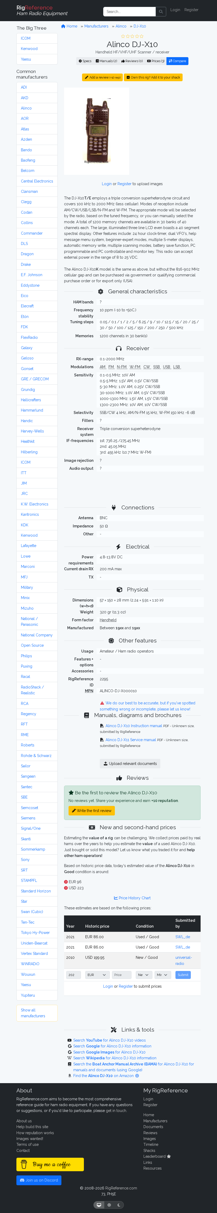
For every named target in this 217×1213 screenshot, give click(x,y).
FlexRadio (29, 337)
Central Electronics (37, 181)
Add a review (104, 77)
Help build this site (32, 1127)
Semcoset (29, 808)
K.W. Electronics (34, 504)
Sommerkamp (33, 849)
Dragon (27, 254)
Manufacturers (96, 26)
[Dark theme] (119, 1205)
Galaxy (27, 348)
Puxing (26, 666)
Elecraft (27, 306)
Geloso (27, 358)
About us (24, 1121)
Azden (26, 139)
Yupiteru (28, 995)
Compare (179, 61)
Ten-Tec (27, 922)
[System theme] (99, 1205)
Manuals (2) (108, 61)
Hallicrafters (31, 400)
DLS (24, 243)
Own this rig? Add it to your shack (155, 77)
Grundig (28, 389)
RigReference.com (121, 1188)
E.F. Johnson (31, 275)
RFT (24, 724)
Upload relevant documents (132, 763)
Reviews (150, 1133)
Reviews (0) (134, 61)
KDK (24, 525)
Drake (26, 264)
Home (71, 26)
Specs (86, 61)
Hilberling (29, 452)
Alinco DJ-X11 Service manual (131, 740)
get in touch (116, 1111)
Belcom (27, 170)
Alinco (26, 108)
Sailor (25, 766)
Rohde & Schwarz (36, 756)
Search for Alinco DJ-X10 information (112, 1046)
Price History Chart (134, 898)
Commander (32, 233)
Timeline (150, 1144)
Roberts (27, 745)
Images (149, 1139)
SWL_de (182, 937)
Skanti (26, 839)
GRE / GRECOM (35, 379)
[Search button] (161, 11)
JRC (24, 493)
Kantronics (30, 514)
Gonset (27, 369)
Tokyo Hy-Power (35, 933)
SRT (24, 870)
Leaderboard (155, 1156)
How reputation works (35, 1133)
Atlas (25, 129)
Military (27, 587)
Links (147, 1162)
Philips (26, 656)
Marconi (28, 566)
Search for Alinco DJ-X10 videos (109, 1040)
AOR (25, 118)
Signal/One (30, 828)
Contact (23, 1150)
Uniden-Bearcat (34, 943)
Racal (25, 676)
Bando (26, 150)
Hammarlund (32, 410)
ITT (23, 473)
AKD (24, 98)
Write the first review (93, 811)
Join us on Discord (41, 1180)
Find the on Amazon (104, 1076)
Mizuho (27, 608)
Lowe (25, 556)
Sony (25, 860)
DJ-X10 (140, 26)
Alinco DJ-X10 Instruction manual (134, 726)
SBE (24, 797)
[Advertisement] (168, 120)
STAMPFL (29, 880)
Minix (25, 598)
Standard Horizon (36, 891)
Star (24, 901)
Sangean (28, 776)
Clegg (26, 202)
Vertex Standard (34, 953)
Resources (152, 1168)
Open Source (32, 645)
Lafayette (28, 546)
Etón (25, 316)
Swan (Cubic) (32, 912)
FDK (24, 327)
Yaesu (26, 59)
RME (25, 735)
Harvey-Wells (32, 431)
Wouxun (28, 974)
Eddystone (30, 285)
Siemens (28, 818)
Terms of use (27, 1144)
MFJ (24, 577)
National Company (37, 635)
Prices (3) (157, 61)
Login (175, 10)
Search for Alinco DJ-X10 (109, 1052)
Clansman (29, 191)
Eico (24, 296)
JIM (24, 483)
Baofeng (28, 160)
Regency (28, 714)
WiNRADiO (30, 964)
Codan (26, 212)
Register (191, 10)
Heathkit (27, 441)
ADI (24, 87)
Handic (27, 421)
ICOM (25, 38)
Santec (26, 787)
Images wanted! (29, 1139)
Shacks (149, 1150)
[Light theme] (109, 1205)
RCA (24, 703)
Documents (153, 1127)
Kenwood (29, 49)
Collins (27, 223)
